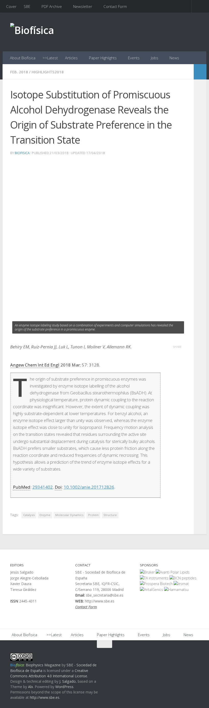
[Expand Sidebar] (200, 71)
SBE (27, 6)
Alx (30, 686)
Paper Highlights (103, 57)
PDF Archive (52, 6)
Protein (93, 515)
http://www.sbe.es (44, 697)
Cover (11, 6)
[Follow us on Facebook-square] (176, 654)
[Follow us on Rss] (195, 654)
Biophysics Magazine (43, 665)
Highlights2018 (48, 71)
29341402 (42, 487)
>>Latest (50, 57)
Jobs (154, 57)
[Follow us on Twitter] (186, 654)
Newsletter (82, 6)
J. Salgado (67, 681)
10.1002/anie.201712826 (89, 487)
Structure (110, 515)
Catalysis (29, 515)
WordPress (64, 686)
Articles (71, 57)
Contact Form (115, 6)
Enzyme (45, 515)
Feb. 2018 (19, 71)
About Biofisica (22, 57)
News (174, 57)
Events (134, 57)
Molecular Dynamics (69, 515)
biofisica (22, 153)
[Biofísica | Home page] (32, 32)
